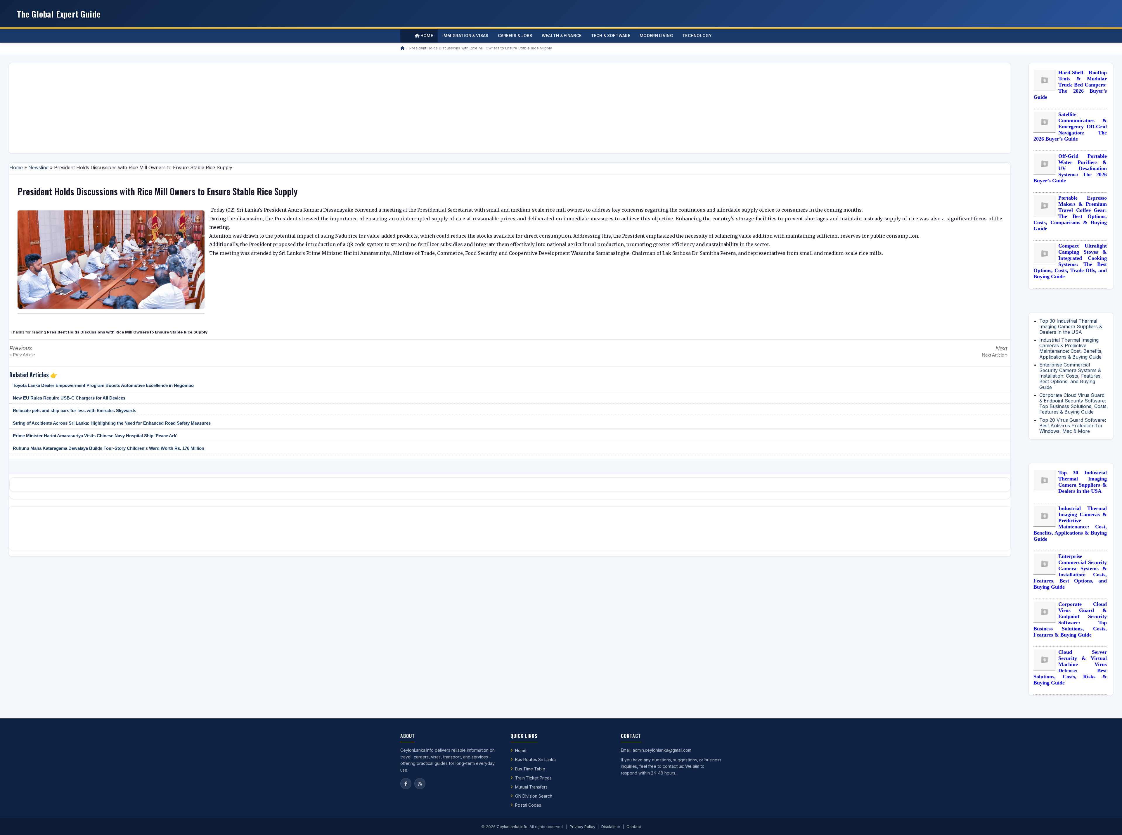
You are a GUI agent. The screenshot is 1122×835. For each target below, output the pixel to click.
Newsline (38, 167)
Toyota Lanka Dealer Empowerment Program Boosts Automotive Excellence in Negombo (103, 385)
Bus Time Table (530, 768)
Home (426, 35)
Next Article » (994, 354)
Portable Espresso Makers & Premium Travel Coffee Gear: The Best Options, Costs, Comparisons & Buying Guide (1070, 213)
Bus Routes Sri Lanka (535, 759)
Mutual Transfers (531, 786)
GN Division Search (533, 795)
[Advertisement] (189, 108)
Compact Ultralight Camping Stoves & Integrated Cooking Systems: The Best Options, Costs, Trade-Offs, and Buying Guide (1070, 261)
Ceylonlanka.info (512, 826)
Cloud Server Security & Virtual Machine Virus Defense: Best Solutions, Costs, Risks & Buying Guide (1070, 667)
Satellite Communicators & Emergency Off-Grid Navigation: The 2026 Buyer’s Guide (1070, 126)
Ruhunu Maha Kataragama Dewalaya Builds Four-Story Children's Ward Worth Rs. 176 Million (108, 448)
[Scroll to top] (1108, 823)
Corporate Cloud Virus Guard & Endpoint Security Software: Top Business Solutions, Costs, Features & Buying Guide (1073, 403)
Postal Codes (528, 805)
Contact (633, 826)
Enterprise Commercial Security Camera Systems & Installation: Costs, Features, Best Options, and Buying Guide (1070, 376)
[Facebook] (405, 783)
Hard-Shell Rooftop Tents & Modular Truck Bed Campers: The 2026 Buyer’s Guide (1070, 85)
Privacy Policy (582, 826)
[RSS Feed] (419, 783)
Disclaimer (610, 826)
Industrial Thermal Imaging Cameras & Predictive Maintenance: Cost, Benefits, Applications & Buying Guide (1071, 348)
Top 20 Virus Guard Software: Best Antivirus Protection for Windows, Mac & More (1072, 425)
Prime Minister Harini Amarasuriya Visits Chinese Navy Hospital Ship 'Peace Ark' (95, 435)
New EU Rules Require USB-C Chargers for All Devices (69, 397)
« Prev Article (22, 354)
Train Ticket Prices (533, 777)
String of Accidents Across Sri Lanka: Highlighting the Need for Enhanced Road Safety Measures (112, 423)
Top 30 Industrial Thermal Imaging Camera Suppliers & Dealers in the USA (1070, 326)
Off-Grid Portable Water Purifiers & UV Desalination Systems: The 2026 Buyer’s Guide (1070, 168)
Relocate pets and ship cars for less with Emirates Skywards (74, 410)
